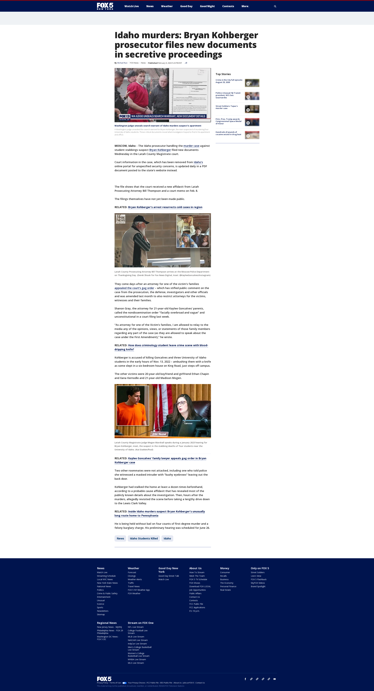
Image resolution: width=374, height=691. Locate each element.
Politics (100, 589)
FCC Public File (196, 604)
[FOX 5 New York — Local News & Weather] (106, 6)
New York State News (107, 582)
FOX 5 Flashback (258, 579)
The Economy (226, 582)
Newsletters (102, 611)
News (143, 63)
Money (224, 568)
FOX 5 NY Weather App (139, 589)
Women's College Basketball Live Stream (138, 654)
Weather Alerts (135, 579)
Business (224, 579)
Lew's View (256, 575)
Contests (193, 600)
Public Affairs (195, 593)
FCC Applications (197, 607)
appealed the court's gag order (134, 288)
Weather (133, 568)
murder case (191, 145)
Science (100, 604)
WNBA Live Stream (137, 659)
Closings (132, 575)
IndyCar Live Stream (137, 643)
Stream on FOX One (141, 623)
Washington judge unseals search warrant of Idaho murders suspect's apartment (158, 125)
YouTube (263, 679)
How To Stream (196, 572)
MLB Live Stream (136, 636)
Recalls (223, 575)
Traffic (131, 582)
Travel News (134, 586)
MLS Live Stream (136, 663)
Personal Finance (228, 586)
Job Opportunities (197, 589)
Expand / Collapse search (275, 6)
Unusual (101, 600)
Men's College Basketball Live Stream (139, 648)
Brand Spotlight (258, 586)
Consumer (225, 572)
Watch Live (102, 572)
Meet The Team (197, 575)
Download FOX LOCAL (200, 586)
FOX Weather (134, 593)
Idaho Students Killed (144, 538)
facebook (245, 679)
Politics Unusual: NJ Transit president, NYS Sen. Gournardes (228, 95)
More (245, 6)
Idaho (167, 538)
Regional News (107, 623)
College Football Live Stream (138, 631)
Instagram (251, 679)
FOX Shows (194, 582)
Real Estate (225, 589)
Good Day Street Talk (169, 575)
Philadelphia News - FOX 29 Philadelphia (110, 631)
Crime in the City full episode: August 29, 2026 (229, 81)
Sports (100, 607)
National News (104, 586)
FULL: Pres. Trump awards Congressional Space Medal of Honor (228, 121)
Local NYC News (105, 579)
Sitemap (101, 614)
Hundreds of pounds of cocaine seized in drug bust (228, 133)
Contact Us (194, 596)
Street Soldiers (258, 572)
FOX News (134, 63)
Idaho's (198, 162)
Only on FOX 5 (260, 568)
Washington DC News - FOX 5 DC (108, 638)
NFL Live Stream (136, 627)
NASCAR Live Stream (138, 640)
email (274, 679)
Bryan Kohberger (160, 150)
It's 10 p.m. (194, 611)
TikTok (257, 679)
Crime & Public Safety (107, 593)
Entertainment (103, 596)
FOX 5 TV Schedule (198, 579)
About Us (195, 568)
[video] (252, 83)
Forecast (132, 572)
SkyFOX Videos (258, 582)
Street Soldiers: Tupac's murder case (227, 107)
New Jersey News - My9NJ (109, 627)
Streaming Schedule (106, 575)
